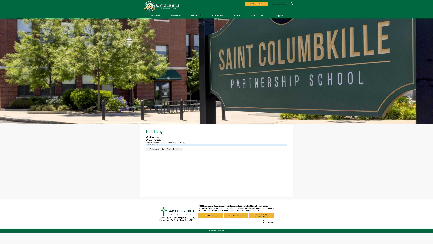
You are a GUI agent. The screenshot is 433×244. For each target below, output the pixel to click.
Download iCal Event (176, 142)
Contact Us (210, 216)
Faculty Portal (236, 216)
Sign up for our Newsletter (261, 216)
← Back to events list (155, 149)
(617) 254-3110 (172, 220)
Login (268, 221)
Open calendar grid (174, 149)
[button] (154, 15)
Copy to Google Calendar (156, 142)
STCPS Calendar (152, 145)
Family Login (256, 3)
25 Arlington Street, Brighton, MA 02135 (177, 217)
